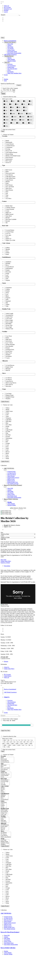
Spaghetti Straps (10, 397)
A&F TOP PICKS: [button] (6, 913)
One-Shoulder (9, 346)
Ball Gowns (9, 170)
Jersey (7, 292)
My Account (7, 7)
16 (6, 107)
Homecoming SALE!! (13, 477)
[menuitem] (19, 6)
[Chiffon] (4, 804)
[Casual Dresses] (7, 760)
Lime (7, 414)
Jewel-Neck (9, 341)
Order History (7, 676)
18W (29, 113)
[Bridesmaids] (7, 759)
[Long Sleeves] (6, 835)
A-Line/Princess (10, 365)
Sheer (7, 237)
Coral (7, 445)
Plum (7, 440)
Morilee (9, 502)
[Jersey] (4, 807)
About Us (6, 667)
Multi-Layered (9, 214)
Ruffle (7, 277)
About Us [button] (6, 697)
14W (13, 113)
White (7, 458)
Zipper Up (8, 238)
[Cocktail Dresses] (7, 762)
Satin (7, 299)
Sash (7, 278)
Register (6, 10)
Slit (6, 222)
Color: (2, 535)
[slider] (31, 725)
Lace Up (8, 233)
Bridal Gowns (11, 480)
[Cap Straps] (5, 840)
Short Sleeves (9, 384)
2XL (6, 126)
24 (6, 110)
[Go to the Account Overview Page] (1, 3)
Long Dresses (9, 180)
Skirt (7, 191)
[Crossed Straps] (5, 781)
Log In (6, 12)
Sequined (8, 301)
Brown (7, 451)
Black (7, 453)
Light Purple (9, 430)
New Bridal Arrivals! (13, 483)
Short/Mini (8, 323)
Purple (7, 426)
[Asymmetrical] (4, 811)
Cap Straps (8, 393)
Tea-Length (9, 327)
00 (13, 101)
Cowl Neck (9, 336)
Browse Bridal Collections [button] (8, 947)
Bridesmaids (9, 142)
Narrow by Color (8, 405)
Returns (6, 661)
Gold (7, 450)
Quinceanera (9, 159)
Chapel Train (9, 317)
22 (26, 107)
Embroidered (9, 268)
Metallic (8, 249)
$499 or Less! (11, 479)
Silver (7, 456)
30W (14, 120)
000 (6, 101)
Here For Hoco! (11, 474)
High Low (8, 212)
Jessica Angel (10, 494)
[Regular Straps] (5, 841)
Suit (7, 193)
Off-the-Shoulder (10, 344)
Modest (8, 181)
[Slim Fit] (5, 829)
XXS (30, 120)
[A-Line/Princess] (5, 825)
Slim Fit (8, 370)
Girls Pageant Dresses (11, 152)
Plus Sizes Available (11, 219)
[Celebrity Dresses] (6, 774)
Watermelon (9, 438)
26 (13, 110)
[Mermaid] (5, 828)
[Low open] (5, 784)
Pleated (8, 217)
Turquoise (8, 418)
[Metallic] (3, 789)
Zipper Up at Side (10, 240)
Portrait (8, 348)
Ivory (7, 446)
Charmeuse (9, 287)
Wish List (6, 5)
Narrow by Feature (8, 134)
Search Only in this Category (10, 88)
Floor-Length (9, 320)
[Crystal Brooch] (4, 799)
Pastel (7, 254)
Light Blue (8, 419)
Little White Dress (10, 178)
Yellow (8, 408)
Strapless (8, 354)
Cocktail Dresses (10, 145)
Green (7, 413)
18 (13, 107)
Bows (7, 265)
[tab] (19, 476)
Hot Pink (8, 435)
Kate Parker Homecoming (14, 497)
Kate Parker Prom (12, 496)
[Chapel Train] (4, 813)
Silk (7, 302)
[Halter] (5, 819)
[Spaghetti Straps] (5, 843)
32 (6, 113)
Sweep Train (9, 325)
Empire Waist (9, 367)
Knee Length (9, 322)
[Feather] (4, 805)
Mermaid (8, 368)
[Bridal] (7, 757)
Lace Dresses (9, 175)
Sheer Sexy (9, 188)
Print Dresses (9, 185)
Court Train (9, 318)
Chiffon (8, 289)
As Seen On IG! (11, 473)
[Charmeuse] (4, 802)
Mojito (7, 409)
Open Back (9, 216)
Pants (7, 183)
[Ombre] (3, 792)
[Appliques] (4, 795)
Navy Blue (9, 424)
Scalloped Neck (10, 349)
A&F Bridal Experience (10, 692)
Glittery (8, 247)
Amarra (9, 490)
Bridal (7, 140)
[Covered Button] (5, 780)
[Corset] (6, 777)
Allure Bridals (11, 503)
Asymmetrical (9, 315)
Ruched (8, 221)
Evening (8, 149)
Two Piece (8, 198)
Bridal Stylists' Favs (12, 482)
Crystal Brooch (10, 266)
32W (22, 120)
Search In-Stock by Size (9, 96)
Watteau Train (9, 328)
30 (26, 110)
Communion (9, 147)
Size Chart (3, 559)
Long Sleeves (9, 381)
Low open (8, 235)
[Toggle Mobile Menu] (1, 685)
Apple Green (9, 411)
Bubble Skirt (9, 206)
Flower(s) (8, 272)
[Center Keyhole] (6, 775)
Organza (8, 297)
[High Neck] (5, 820)
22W (14, 117)
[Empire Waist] (5, 826)
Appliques (8, 261)
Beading (8, 263)
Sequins (8, 280)
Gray (7, 455)
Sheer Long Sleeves (11, 383)
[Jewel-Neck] (5, 822)
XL (31, 123)
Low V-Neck (9, 343)
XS (6, 123)
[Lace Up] (5, 783)
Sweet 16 (8, 162)
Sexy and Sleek (10, 186)
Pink (7, 433)
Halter (7, 337)
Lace (7, 275)
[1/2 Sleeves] (6, 832)
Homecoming (9, 154)
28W (6, 120)
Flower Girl (9, 150)
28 (19, 110)
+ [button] (5, 470)
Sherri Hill (10, 488)
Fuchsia (8, 436)
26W (30, 117)
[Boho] (5, 766)
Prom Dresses (9, 157)
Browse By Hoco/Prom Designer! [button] (10, 932)
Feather (8, 270)
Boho (7, 171)
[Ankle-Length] (4, 810)
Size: (2, 532)
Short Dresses (9, 190)
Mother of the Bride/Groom (13, 155)
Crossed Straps (10, 232)
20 (19, 107)
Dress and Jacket (10, 173)
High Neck (9, 339)
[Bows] (4, 798)
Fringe (7, 273)
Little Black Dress (10, 176)
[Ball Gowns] (5, 765)
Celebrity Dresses (10, 207)
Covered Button (10, 230)
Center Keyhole (10, 209)
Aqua (7, 416)
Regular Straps (9, 395)
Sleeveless (8, 386)
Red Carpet (9, 161)
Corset (7, 211)
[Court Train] (4, 814)
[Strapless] (5, 844)
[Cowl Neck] (5, 817)
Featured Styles (11, 471)
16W (21, 113)
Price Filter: (6, 90)
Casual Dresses (10, 144)
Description (7, 566)
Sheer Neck (9, 353)
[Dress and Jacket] (5, 768)
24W (22, 117)
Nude (7, 448)
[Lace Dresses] (5, 769)
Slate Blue (8, 421)
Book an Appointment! (10, 689)
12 (24, 104)
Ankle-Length (9, 313)
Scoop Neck (9, 351)
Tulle (7, 306)
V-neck (8, 358)
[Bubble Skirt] (6, 772)
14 (30, 104)
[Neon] (3, 790)
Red (7, 441)
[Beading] (4, 796)
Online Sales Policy (6, 561)
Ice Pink (8, 431)
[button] (10, 40)
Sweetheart (9, 356)
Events (6, 712)
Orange (8, 443)
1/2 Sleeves (9, 377)
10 (17, 104)
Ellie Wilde (10, 491)
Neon (7, 251)
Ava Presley (10, 493)
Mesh (7, 296)
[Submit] (19, 15)
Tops (7, 195)
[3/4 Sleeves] (6, 834)
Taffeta (7, 304)
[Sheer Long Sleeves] (6, 837)
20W (6, 117)
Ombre (7, 252)
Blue (7, 423)
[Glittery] (3, 787)
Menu (2, 37)
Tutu (7, 196)
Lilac (7, 428)
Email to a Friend (5, 562)
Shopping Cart (8, 9)
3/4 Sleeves (9, 379)
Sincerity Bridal (11, 505)
